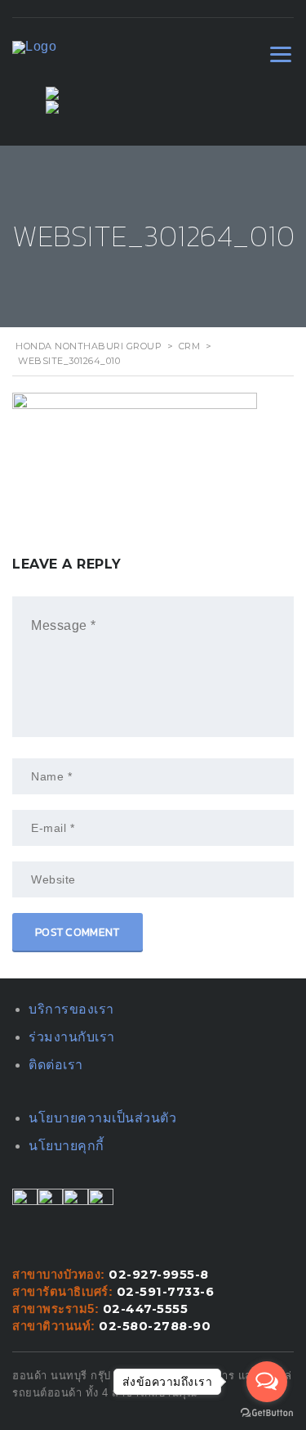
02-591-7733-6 (166, 1291)
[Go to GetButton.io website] (267, 1413)
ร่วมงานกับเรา (72, 1037)
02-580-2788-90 (155, 1326)
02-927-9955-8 (159, 1274)
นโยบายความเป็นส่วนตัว (102, 1118)
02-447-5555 (145, 1309)
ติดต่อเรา (56, 1065)
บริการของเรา (71, 1009)
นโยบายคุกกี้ (66, 1146)
